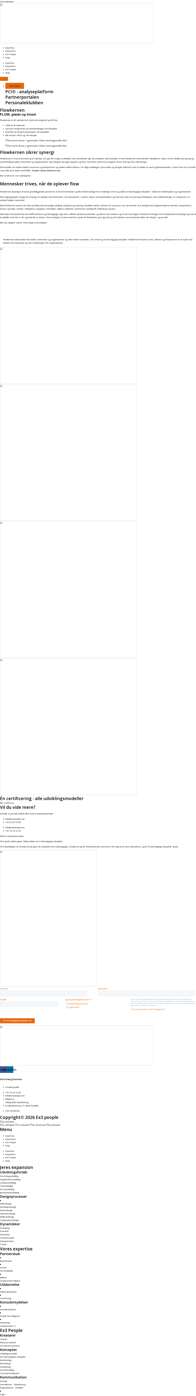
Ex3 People (10, 54)
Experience (10, 51)
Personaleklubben (24, 102)
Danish (11, 1121)
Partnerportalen (22, 97)
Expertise (9, 47)
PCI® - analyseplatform (29, 91)
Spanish (26, 1125)
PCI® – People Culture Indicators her (43, 170)
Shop (7, 57)
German (42, 1125)
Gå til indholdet (7, 1)
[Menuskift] (4, 79)
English (11, 1125)
